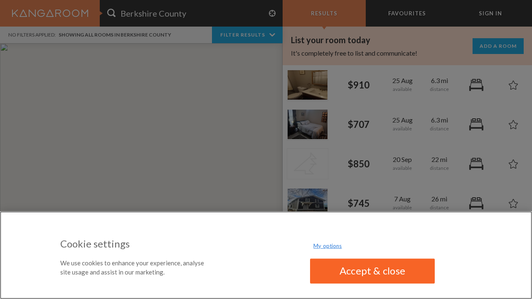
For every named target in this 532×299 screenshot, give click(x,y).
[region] (266, 255)
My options (327, 246)
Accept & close (372, 271)
